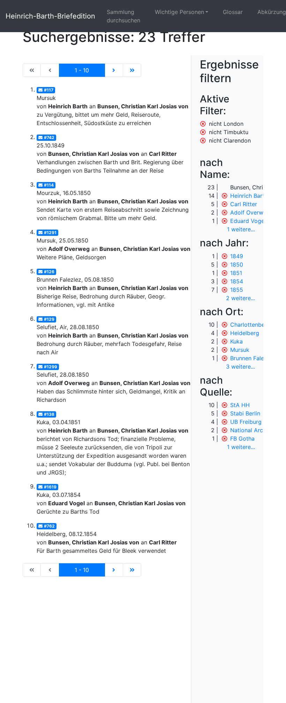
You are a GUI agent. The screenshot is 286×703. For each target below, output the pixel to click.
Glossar (233, 11)
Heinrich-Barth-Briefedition (50, 16)
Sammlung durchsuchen (123, 16)
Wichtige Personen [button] (179, 11)
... (241, 229)
